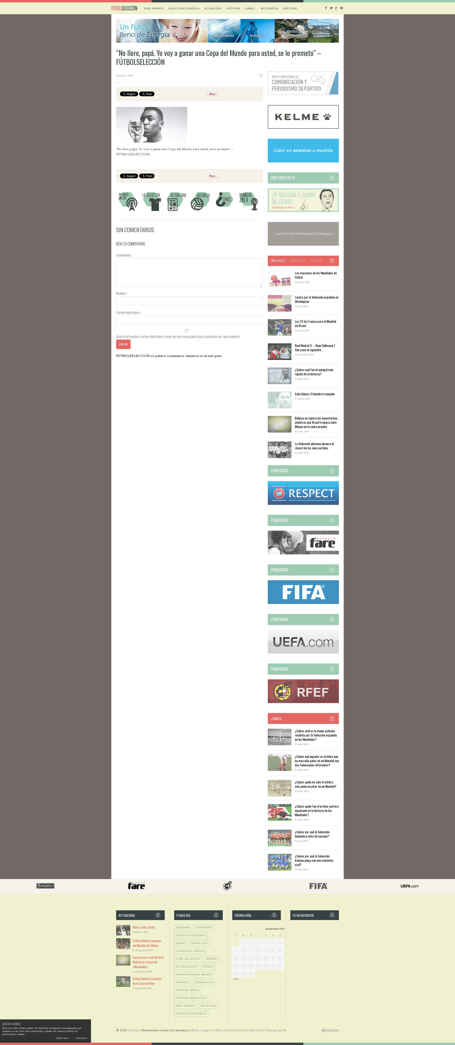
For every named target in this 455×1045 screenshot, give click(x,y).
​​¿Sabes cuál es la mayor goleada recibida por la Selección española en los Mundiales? (316, 735)
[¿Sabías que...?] (224, 211)
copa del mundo (188, 959)
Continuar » (82, 1038)
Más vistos (278, 260)
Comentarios (297, 260)
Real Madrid (154, 8)
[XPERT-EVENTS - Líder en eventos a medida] (303, 161)
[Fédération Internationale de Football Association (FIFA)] (303, 603)
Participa (290, 8)
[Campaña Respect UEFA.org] (303, 504)
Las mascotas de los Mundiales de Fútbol (316, 275)
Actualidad (213, 8)
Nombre (122, 293)
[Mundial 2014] (248, 211)
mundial (182, 982)
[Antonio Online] (127, 211)
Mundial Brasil (188, 990)
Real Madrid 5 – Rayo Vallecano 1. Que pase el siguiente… (315, 347)
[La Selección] (152, 211)
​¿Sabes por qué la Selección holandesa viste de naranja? (312, 833)
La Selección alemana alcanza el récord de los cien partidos (314, 445)
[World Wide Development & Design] (303, 245)
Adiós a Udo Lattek (144, 927)
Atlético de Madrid (191, 935)
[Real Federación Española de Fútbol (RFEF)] (303, 702)
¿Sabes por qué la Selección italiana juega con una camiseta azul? (314, 860)
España (211, 959)
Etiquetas (316, 260)
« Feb (235, 979)
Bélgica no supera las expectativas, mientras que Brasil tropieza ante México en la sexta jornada (316, 422)
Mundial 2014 (204, 982)
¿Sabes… (250, 8)
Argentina (204, 927)
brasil (181, 943)
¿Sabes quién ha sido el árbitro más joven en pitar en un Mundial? (315, 784)
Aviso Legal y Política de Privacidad (217, 1030)
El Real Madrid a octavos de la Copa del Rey (147, 981)
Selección (208, 1006)
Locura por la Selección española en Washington (316, 299)
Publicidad (254, 1030)
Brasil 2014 (199, 943)
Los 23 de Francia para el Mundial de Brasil (315, 323)
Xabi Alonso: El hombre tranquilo (315, 393)
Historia (233, 8)
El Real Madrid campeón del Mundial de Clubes (147, 943)
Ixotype (133, 1030)
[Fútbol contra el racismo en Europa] (303, 553)
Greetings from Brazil (193, 974)
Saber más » (62, 1038)
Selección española (184, 8)
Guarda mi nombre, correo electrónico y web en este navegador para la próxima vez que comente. (178, 336)
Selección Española (191, 1013)
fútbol (208, 966)
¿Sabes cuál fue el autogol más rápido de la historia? (314, 371)
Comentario (123, 255)
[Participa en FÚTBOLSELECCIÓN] (303, 211)
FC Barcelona (186, 966)
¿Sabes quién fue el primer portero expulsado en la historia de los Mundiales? (317, 810)
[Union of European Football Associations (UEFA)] (303, 652)
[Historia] (200, 211)
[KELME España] (303, 128)
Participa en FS (276, 1030)
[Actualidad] (176, 211)
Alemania (183, 927)
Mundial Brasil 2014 (191, 998)
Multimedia (269, 8)
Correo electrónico (129, 312)
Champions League (190, 951)
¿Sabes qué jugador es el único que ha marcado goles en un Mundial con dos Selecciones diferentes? (317, 760)
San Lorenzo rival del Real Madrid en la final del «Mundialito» (148, 962)
